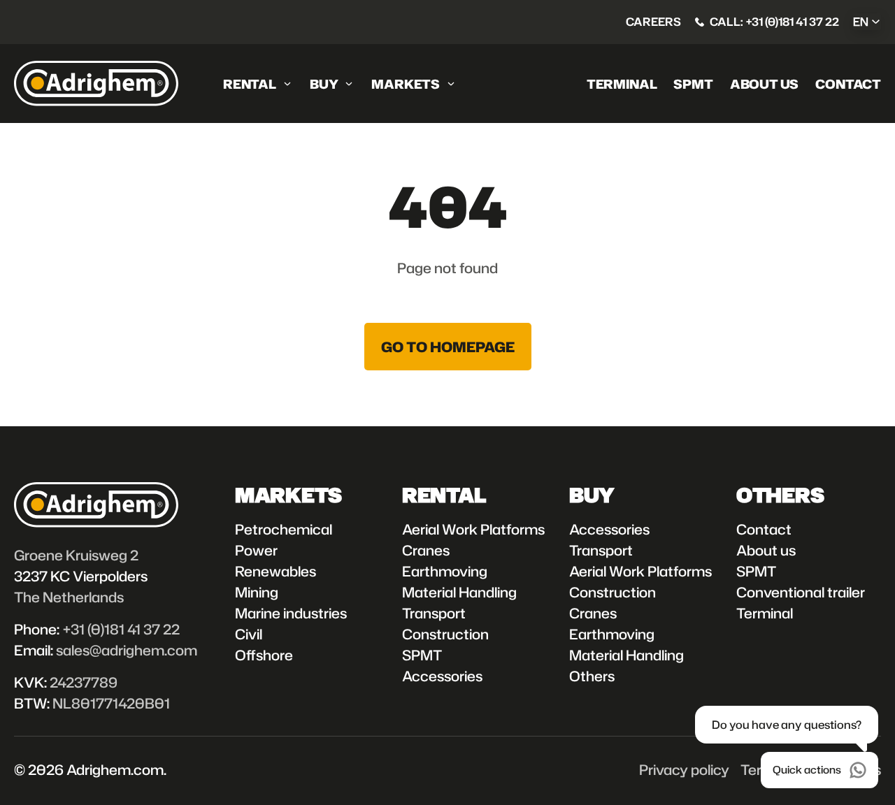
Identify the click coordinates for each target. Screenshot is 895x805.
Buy (324, 84)
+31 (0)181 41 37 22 (121, 629)
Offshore (264, 655)
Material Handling (459, 592)
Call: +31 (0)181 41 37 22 (774, 21)
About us (764, 84)
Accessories (442, 676)
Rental (249, 84)
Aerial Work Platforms (473, 529)
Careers (653, 21)
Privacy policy (684, 769)
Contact (848, 84)
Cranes (426, 550)
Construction (445, 634)
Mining (256, 592)
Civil (248, 634)
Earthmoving (444, 571)
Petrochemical (283, 529)
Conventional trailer (800, 592)
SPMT (693, 84)
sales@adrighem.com (126, 650)
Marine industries (291, 613)
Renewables (275, 571)
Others (592, 676)
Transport (434, 613)
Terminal (622, 84)
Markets (405, 84)
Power (256, 550)
